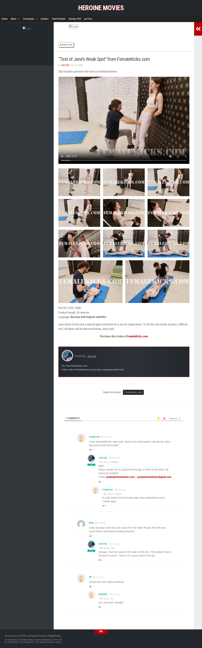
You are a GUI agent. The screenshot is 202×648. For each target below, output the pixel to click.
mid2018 (102, 594)
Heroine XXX (74, 18)
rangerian (94, 436)
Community (28, 18)
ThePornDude (58, 18)
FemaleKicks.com (137, 336)
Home (5, 18)
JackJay (65, 65)
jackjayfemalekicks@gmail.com (154, 476)
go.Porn (88, 18)
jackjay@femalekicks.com (120, 476)
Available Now (66, 45)
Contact (44, 18)
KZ (90, 577)
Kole (112, 548)
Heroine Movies (101, 8)
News (13, 18)
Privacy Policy (54, 635)
